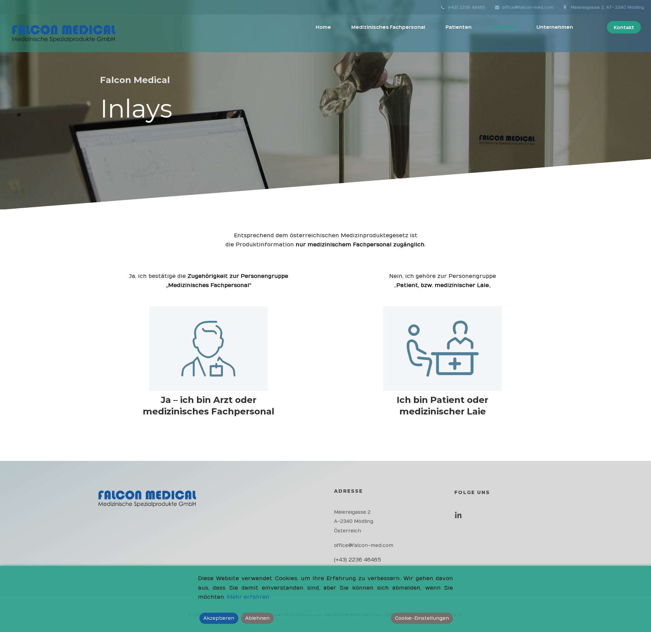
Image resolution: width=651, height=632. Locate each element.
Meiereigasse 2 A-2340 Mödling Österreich (353, 521)
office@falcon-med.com (527, 7)
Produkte (504, 26)
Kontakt (624, 27)
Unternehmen (554, 26)
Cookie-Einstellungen (422, 618)
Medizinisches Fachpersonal (388, 26)
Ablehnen (257, 618)
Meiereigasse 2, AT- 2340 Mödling (606, 7)
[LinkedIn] (460, 518)
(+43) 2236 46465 (466, 7)
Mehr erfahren (248, 597)
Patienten (459, 26)
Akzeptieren (218, 618)
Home (323, 26)
